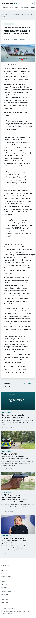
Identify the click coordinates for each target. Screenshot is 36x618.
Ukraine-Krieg (5, 571)
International (14, 7)
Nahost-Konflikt (6, 576)
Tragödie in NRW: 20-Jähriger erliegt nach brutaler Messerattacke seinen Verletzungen (14, 456)
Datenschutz (5, 594)
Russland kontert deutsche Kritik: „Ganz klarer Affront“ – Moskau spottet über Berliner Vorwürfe (14, 541)
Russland (4, 574)
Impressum (4, 587)
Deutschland (24, 7)
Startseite (4, 7)
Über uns (4, 584)
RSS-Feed (4, 602)
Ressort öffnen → (29, 384)
